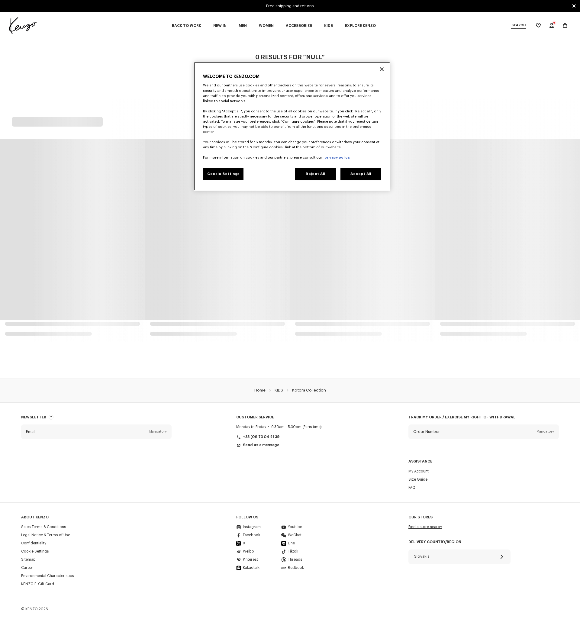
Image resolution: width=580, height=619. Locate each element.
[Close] (381, 69)
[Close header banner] (574, 6)
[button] (96, 431)
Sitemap (28, 559)
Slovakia (422, 556)
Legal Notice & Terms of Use (45, 535)
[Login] (552, 25)
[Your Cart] (565, 25)
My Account (418, 471)
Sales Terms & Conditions (43, 527)
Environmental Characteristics (47, 576)
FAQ (411, 487)
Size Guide (417, 479)
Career (27, 567)
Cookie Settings (35, 551)
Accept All (360, 174)
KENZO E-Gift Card (37, 584)
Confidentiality (33, 543)
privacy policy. (337, 157)
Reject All (315, 174)
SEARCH (518, 25)
